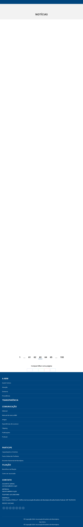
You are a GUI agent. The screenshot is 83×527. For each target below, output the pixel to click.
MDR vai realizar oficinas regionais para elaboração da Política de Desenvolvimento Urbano (19, 263)
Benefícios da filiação (9, 469)
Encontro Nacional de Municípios (12, 461)
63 (40, 357)
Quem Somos (6, 383)
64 (46, 357)
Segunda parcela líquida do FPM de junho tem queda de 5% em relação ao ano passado (21, 198)
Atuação (5, 387)
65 (51, 357)
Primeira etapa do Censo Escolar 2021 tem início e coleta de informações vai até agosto (20, 64)
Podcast (4, 437)
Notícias (6, 441)
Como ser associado (9, 473)
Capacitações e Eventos (10, 452)
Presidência (6, 396)
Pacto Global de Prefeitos (10, 456)
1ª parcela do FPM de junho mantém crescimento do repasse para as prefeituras (19, 331)
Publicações (6, 432)
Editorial (4, 411)
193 (62, 357)
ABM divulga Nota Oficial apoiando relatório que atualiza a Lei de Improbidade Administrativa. (60, 198)
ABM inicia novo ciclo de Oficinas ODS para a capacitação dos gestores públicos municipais (61, 129)
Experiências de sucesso (10, 424)
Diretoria (5, 391)
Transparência (10, 400)
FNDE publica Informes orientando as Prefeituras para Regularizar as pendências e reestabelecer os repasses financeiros (20, 130)
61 (29, 357)
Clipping (4, 428)
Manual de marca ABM (9, 415)
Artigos (4, 420)
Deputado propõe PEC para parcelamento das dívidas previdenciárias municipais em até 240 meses (61, 264)
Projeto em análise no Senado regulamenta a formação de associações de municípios (57, 64)
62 (35, 357)
